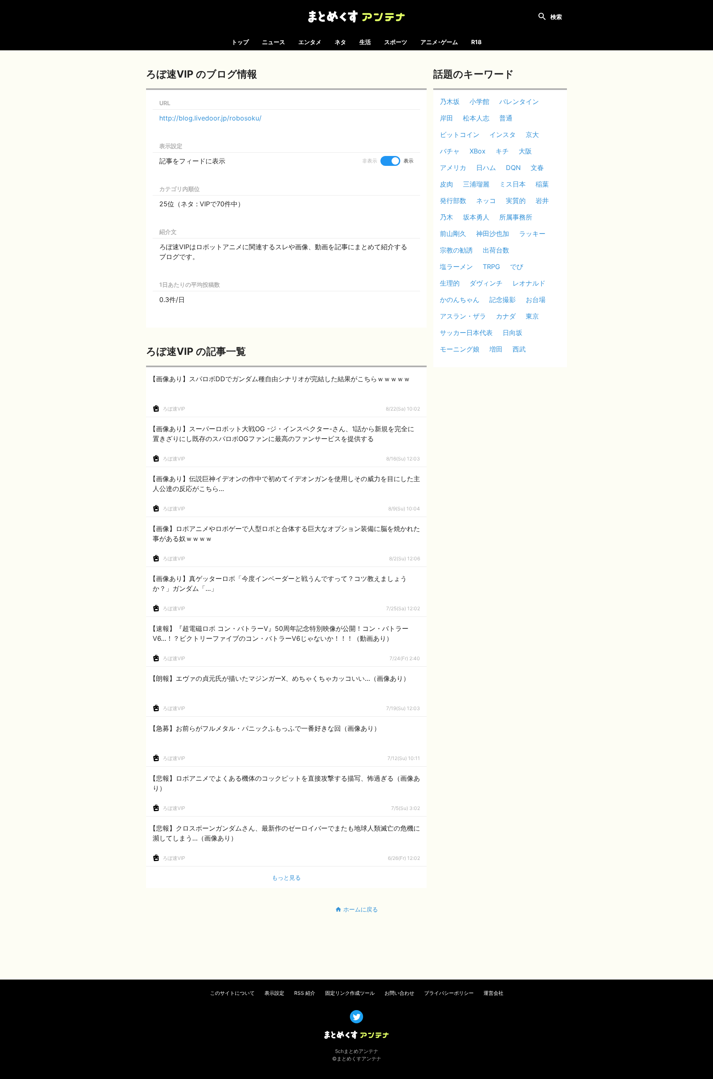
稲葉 (542, 184)
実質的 (516, 200)
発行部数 (453, 200)
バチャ (450, 151)
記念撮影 (502, 299)
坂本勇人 (476, 217)
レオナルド (528, 283)
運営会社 (493, 993)
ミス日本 (512, 184)
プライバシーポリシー (449, 993)
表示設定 (274, 993)
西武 (519, 349)
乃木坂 (450, 101)
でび (516, 266)
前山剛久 (453, 233)
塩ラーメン (456, 266)
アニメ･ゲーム (439, 41)
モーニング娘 (459, 349)
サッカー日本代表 (466, 332)
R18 (476, 41)
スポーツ (395, 41)
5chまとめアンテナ (356, 1051)
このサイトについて (232, 993)
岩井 (542, 200)
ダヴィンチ (486, 283)
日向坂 (512, 332)
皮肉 (446, 184)
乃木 (446, 217)
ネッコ (486, 200)
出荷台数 (496, 250)
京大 (532, 134)
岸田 (446, 118)
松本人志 (476, 118)
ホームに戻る (360, 909)
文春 (537, 167)
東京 (532, 316)
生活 (365, 41)
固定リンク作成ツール (350, 993)
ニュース (273, 41)
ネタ (340, 41)
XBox (478, 151)
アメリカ (453, 167)
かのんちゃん (459, 299)
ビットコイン (459, 134)
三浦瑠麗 (476, 184)
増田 (496, 349)
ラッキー (532, 233)
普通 (505, 118)
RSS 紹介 (304, 993)
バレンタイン (519, 101)
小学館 (479, 101)
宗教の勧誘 (456, 250)
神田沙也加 (492, 233)
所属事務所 (515, 217)
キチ (502, 151)
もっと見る (286, 877)
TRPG (491, 266)
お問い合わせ (399, 993)
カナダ (506, 316)
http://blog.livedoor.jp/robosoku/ (210, 118)
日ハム (486, 167)
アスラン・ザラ (463, 316)
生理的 (450, 283)
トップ (240, 41)
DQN (513, 167)
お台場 (535, 299)
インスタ (502, 134)
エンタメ (309, 41)
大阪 (525, 151)
